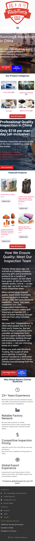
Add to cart (6, 201)
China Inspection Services (10, 521)
